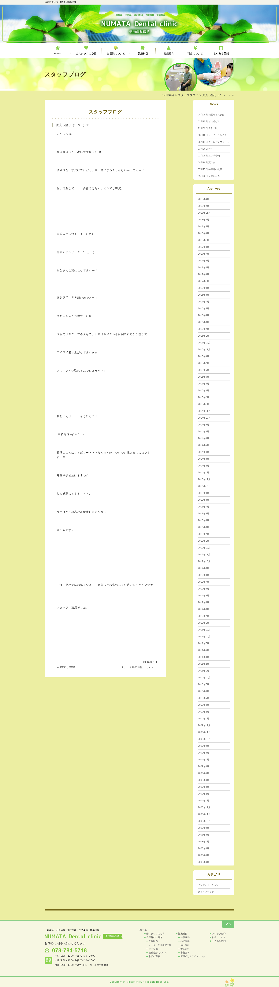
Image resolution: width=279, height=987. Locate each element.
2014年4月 (203, 452)
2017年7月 (203, 253)
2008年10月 (204, 821)
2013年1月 (203, 541)
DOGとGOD (66, 667)
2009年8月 (203, 752)
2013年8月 (203, 500)
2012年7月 (203, 582)
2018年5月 (203, 226)
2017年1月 (203, 281)
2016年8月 (203, 294)
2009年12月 (204, 725)
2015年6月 (203, 370)
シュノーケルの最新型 (214, 135)
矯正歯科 (185, 945)
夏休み (206, 162)
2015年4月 (203, 383)
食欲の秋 (208, 128)
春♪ (205, 149)
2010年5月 (203, 698)
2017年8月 (203, 247)
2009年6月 (203, 766)
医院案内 (153, 941)
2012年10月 (204, 561)
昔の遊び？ (209, 121)
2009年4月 (203, 780)
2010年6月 (203, 691)
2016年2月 (203, 329)
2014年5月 (203, 445)
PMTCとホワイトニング (192, 956)
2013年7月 (203, 506)
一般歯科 (185, 937)
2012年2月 (203, 616)
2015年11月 (204, 349)
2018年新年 (209, 155)
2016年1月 (203, 336)
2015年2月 (203, 397)
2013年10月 (204, 486)
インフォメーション (208, 885)
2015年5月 (203, 377)
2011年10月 (204, 636)
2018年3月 (203, 233)
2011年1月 (203, 670)
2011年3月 (203, 657)
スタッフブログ (188, 95)
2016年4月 (203, 315)
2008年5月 (203, 855)
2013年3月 (203, 527)
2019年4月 (203, 199)
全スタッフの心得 (86, 50)
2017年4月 (203, 267)
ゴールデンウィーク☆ (214, 142)
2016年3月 (203, 322)
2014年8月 (203, 431)
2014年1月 (203, 472)
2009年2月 (203, 793)
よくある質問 (221, 50)
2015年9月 (203, 356)
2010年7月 (203, 684)
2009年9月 (203, 746)
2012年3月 (203, 609)
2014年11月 (204, 411)
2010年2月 (203, 711)
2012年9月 (203, 568)
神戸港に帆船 (210, 169)
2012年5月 (203, 595)
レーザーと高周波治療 (160, 945)
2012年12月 (204, 547)
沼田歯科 (168, 95)
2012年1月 (203, 623)
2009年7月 (203, 759)
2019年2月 (203, 206)
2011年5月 (203, 650)
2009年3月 (203, 787)
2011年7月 (203, 643)
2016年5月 (203, 308)
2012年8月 (203, 575)
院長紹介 (169, 50)
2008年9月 (203, 828)
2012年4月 (203, 602)
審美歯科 (185, 952)
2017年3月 (203, 274)
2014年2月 (203, 465)
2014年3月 (203, 459)
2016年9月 (203, 288)
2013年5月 (203, 513)
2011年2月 (203, 664)
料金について (195, 50)
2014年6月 (203, 438)
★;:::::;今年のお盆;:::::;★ (137, 667)
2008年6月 (203, 848)
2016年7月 (203, 301)
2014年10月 (204, 418)
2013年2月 (203, 534)
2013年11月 (204, 479)
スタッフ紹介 (219, 933)
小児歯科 (185, 941)
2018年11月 (204, 212)
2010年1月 (203, 718)
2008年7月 (203, 841)
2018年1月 (203, 240)
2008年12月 (204, 807)
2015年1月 (203, 404)
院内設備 (153, 949)
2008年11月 (204, 814)
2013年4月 (203, 520)
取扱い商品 (154, 956)
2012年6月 (203, 588)
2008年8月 (203, 834)
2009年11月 (204, 732)
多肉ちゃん (209, 176)
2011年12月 (204, 629)
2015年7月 (203, 363)
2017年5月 (203, 260)
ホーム (58, 50)
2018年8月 (203, 219)
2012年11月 (204, 554)
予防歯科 (185, 949)
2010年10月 (204, 677)
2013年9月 (203, 493)
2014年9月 (203, 424)
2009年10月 (204, 739)
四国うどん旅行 (211, 114)
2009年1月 (203, 800)
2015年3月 (203, 390)
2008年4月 (203, 862)
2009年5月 (203, 773)
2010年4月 (203, 705)
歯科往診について (158, 952)
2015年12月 (204, 342)
